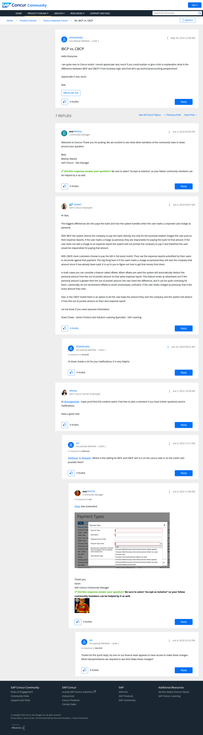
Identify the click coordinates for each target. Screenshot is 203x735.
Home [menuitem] (19, 13)
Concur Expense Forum (55, 20)
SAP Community (127, 700)
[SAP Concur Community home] (14, 5)
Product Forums (28, 20)
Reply (184, 102)
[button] (167, 38)
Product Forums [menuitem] (37, 13)
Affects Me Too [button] (70, 93)
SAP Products (126, 696)
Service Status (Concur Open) (173, 692)
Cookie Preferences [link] (80, 718)
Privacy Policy (16, 718)
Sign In (195, 5)
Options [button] (189, 20)
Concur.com (68, 696)
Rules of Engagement (22, 692)
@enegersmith (71, 401)
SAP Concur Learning (169, 696)
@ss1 (77, 506)
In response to (78, 354)
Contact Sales (69, 704)
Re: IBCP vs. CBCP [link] (83, 20)
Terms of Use (29, 718)
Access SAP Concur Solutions (77, 692)
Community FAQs (20, 696)
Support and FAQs (20, 700)
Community (37, 5)
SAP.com (123, 692)
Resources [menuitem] (76, 13)
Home (10, 20)
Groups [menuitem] (58, 13)
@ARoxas (73, 458)
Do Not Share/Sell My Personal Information (53, 718)
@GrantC (86, 458)
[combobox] (177, 13)
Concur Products (71, 700)
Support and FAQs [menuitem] (100, 13)
